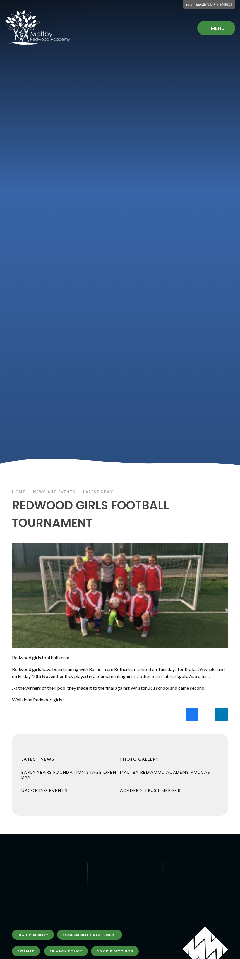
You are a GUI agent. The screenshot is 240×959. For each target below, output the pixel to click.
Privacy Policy (65, 951)
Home (18, 492)
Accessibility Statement (89, 934)
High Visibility (33, 934)
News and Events (54, 492)
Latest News (98, 492)
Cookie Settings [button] (114, 951)
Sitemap (26, 951)
